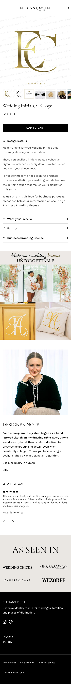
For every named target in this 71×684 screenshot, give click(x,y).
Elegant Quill (17, 672)
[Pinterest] (11, 622)
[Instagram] (4, 622)
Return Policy (9, 662)
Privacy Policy (27, 662)
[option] (35, 51)
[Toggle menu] (3, 8)
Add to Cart (35, 127)
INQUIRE (8, 636)
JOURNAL (8, 642)
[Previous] (4, 521)
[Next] (13, 521)
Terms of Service (46, 662)
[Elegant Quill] (35, 8)
